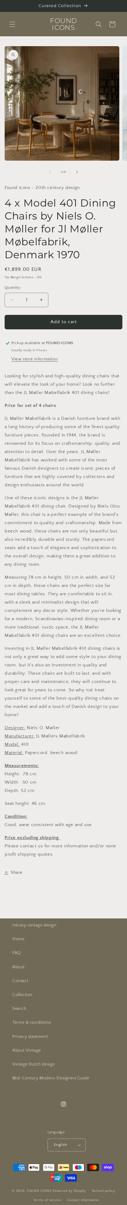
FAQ (16, 952)
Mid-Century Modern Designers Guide (50, 1078)
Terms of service (47, 1200)
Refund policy (103, 1191)
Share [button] (17, 872)
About (18, 967)
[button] (12, 24)
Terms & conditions (31, 1022)
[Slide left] (50, 172)
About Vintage (26, 1050)
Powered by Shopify (69, 1191)
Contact (20, 980)
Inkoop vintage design (34, 925)
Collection (22, 994)
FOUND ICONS (39, 1191)
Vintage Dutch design (33, 1064)
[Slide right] (77, 172)
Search (19, 1008)
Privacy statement (30, 1036)
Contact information (83, 1200)
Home (18, 939)
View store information (34, 359)
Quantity (12, 287)
